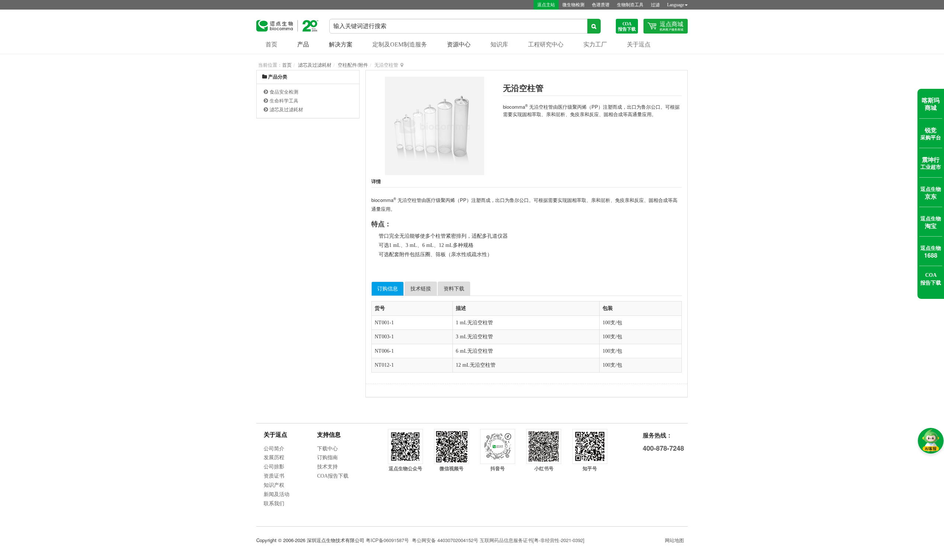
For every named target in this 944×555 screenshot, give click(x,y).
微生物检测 (573, 4)
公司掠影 (274, 467)
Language (675, 4)
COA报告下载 (332, 476)
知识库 (499, 44)
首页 (271, 44)
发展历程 (274, 457)
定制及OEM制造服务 (399, 44)
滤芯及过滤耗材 (315, 65)
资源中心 (459, 44)
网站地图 (674, 540)
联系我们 (274, 503)
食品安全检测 (284, 92)
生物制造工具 (630, 4)
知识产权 (274, 485)
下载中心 (327, 448)
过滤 (655, 4)
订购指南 (327, 457)
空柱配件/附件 (353, 65)
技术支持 (327, 467)
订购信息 (387, 289)
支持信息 (329, 435)
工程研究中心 (545, 44)
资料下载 (454, 289)
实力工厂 (595, 44)
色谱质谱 (601, 4)
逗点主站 (546, 4)
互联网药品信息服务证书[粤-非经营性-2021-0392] (532, 540)
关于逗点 (638, 44)
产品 (303, 44)
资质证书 (274, 476)
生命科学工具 (284, 101)
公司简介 (274, 448)
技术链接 (420, 289)
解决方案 (341, 44)
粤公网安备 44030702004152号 (445, 540)
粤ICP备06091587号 (387, 540)
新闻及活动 (276, 494)
